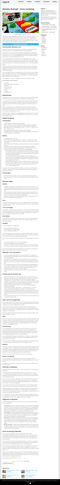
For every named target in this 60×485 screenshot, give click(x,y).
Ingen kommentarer (10, 472)
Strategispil (44, 41)
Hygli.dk (5, 2)
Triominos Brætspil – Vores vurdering (48, 24)
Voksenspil (37, 1)
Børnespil (29, 1)
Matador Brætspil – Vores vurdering (48, 32)
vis (12, 463)
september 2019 (45, 47)
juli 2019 (43, 50)
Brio (3, 395)
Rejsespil (55, 1)
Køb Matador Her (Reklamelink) (21, 44)
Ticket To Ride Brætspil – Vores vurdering (49, 27)
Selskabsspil (46, 1)
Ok (30, 483)
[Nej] (58, 482)
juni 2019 (43, 52)
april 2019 (43, 54)
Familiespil (21, 1)
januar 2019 (44, 55)
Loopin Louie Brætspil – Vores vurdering (49, 26)
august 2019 (44, 49)
